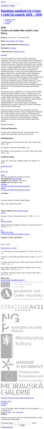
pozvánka (4, 184)
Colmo (8, 412)
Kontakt (7, 23)
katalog (3, 188)
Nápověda (4, 398)
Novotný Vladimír (22, 211)
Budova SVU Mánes (17, 41)
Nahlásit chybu (29, 398)
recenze (3, 212)
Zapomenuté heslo (7, 427)
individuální (4, 280)
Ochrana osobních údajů (16, 398)
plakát (3, 175)
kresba (10, 280)
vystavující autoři (6, 166)
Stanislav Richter (6, 221)
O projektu (8, 21)
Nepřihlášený (5, 6)
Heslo (34, 423)
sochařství (21, 280)
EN (4, 2)
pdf (2, 219)
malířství (15, 280)
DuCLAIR (19, 412)
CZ (2, 2)
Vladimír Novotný (19, 51)
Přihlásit (12, 6)
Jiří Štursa (26, 44)
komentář (4, 55)
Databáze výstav (10, 19)
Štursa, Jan (4, 171)
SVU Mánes (12, 48)
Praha (7, 41)
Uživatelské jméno (7, 423)
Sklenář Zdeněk (16, 179)
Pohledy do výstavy (7, 232)
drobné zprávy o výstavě (9, 248)
